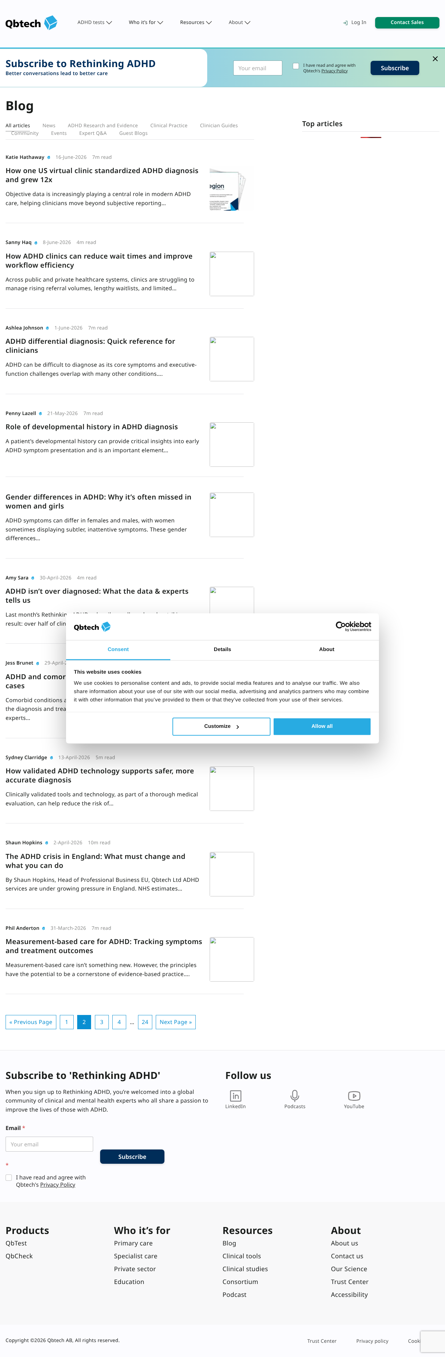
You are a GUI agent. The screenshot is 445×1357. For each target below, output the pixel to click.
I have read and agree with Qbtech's (329, 68)
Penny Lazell (21, 413)
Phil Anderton (22, 928)
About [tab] (326, 649)
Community (25, 133)
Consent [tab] (118, 649)
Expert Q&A (93, 133)
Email (15, 1128)
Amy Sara (17, 578)
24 (145, 1022)
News (48, 125)
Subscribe (395, 68)
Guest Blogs (133, 133)
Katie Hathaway (25, 157)
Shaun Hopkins (24, 842)
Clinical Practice (169, 125)
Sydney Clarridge (26, 757)
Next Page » (176, 1022)
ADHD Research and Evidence (103, 125)
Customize (217, 727)
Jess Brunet (19, 663)
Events (59, 133)
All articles (18, 125)
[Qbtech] (32, 22)
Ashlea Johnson (24, 328)
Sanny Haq (19, 242)
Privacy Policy (334, 71)
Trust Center (322, 1341)
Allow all (322, 727)
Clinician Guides (219, 125)
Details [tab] (222, 649)
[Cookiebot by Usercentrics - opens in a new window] (340, 626)
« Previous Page (30, 1022)
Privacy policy (372, 1341)
